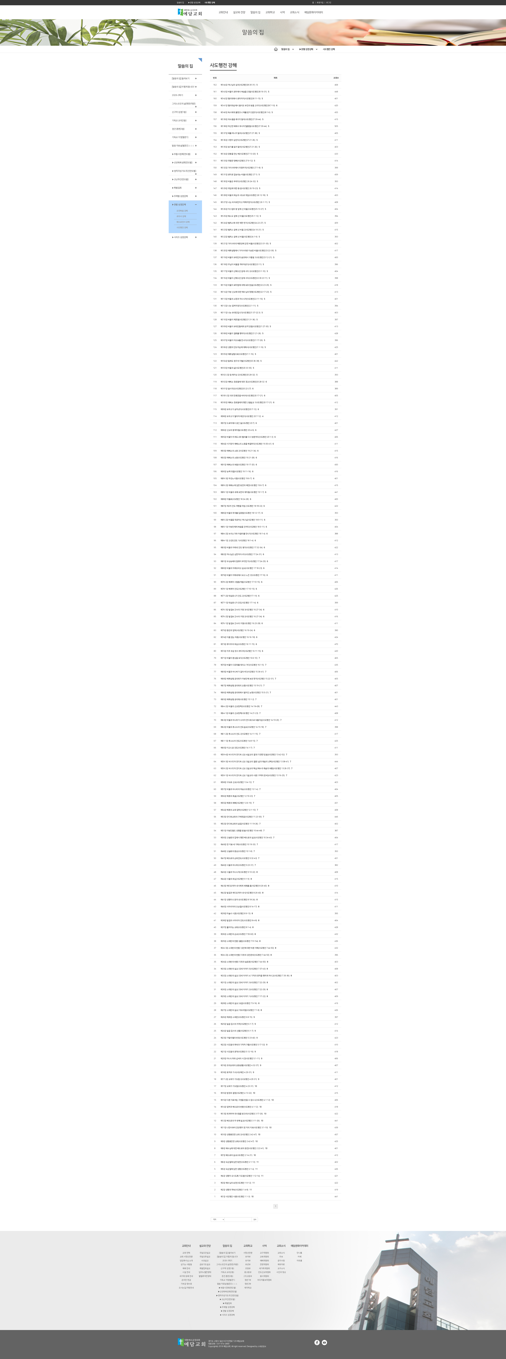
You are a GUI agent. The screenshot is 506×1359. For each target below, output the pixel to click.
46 (215, 886)
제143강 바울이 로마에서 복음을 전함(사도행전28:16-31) (244, 92)
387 (336, 831)
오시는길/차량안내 (186, 1288)
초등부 (248, 1268)
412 (336, 402)
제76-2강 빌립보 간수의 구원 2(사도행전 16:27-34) (241, 616)
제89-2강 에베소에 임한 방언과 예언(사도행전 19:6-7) (242, 485)
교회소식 (294, 12)
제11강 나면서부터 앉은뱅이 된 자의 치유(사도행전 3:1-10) (244, 1127)
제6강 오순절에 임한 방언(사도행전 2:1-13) (238, 1162)
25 (215, 1031)
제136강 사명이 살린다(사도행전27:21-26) (238, 140)
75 (215, 686)
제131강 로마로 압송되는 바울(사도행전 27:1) (239, 174)
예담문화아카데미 (313, 12)
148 (215, 181)
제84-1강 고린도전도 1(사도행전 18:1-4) (237, 540)
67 (215, 741)
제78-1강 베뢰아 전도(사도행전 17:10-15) (238, 589)
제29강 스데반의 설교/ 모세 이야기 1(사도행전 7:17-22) (243, 996)
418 (336, 285)
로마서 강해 (181, 216)
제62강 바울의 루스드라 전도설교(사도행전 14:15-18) (242, 727)
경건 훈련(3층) (178, 129)
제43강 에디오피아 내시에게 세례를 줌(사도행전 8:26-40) (244, 886)
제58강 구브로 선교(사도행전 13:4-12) (236, 782)
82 (215, 637)
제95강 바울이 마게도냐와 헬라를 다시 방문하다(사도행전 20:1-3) (247, 437)
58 (215, 803)
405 (336, 133)
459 (336, 174)
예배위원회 (264, 1261)
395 (336, 913)
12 (215, 1121)
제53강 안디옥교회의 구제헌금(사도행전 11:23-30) (241, 817)
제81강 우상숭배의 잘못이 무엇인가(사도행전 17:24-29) (243, 561)
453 (336, 195)
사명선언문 (248, 1253)
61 (215, 782)
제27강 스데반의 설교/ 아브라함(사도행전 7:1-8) (240, 1010)
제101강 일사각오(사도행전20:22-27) (236, 389)
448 (336, 92)
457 (336, 1134)
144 (215, 209)
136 (215, 264)
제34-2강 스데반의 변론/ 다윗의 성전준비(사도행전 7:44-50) (245, 955)
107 (215, 465)
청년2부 (248, 1284)
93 (215, 561)
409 (336, 223)
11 (215, 1127)
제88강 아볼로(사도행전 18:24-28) (235, 499)
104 (215, 485)
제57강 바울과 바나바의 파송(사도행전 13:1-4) (239, 789)
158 (215, 112)
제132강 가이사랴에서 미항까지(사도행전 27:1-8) (241, 168)
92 (215, 568)
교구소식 (281, 1268)
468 (336, 85)
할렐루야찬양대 (205, 1276)
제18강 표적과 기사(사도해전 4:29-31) (236, 1072)
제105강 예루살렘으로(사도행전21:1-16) (237, 354)
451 (336, 803)
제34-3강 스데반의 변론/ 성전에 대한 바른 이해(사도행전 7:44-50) (247, 948)
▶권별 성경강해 (306, 49)
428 (336, 333)
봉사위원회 (264, 1276)
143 (215, 216)
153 (215, 147)
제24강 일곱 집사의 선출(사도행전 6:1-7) (237, 1031)
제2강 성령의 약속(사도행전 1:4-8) (234, 1190)
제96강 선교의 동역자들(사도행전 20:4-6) (237, 430)
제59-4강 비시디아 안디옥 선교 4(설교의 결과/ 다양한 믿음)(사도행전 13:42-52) (253, 755)
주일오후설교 (205, 1257)
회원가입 (320, 3)
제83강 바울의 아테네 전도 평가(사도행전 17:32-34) (242, 547)
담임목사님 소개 (186, 1261)
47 (215, 879)
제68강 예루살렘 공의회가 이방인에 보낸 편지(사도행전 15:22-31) (247, 679)
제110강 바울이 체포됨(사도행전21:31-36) (238, 320)
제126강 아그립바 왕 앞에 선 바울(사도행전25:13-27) (242, 209)
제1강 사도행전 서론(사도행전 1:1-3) (235, 1197)
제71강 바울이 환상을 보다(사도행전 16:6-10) (239, 658)
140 (215, 237)
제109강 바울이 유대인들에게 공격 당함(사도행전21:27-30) (245, 326)
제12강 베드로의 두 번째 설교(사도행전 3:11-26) (240, 1121)
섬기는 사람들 (186, 1264)
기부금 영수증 (186, 1284)
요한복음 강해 (182, 211)
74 (215, 692)
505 (336, 126)
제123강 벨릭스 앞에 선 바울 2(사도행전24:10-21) (241, 230)
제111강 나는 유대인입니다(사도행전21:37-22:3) (240, 313)
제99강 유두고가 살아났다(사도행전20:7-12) (239, 409)
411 (336, 140)
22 (215, 1052)
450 (336, 465)
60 (215, 789)
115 (215, 409)
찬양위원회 (264, 1264)
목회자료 (281, 1264)
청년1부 (248, 1280)
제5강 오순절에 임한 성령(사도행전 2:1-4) (237, 1169)
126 (215, 333)
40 (215, 927)
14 (215, 1107)
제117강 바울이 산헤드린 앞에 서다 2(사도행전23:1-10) (243, 271)
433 (336, 154)
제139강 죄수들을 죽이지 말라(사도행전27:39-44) (241, 119)
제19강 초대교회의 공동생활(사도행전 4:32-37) (240, 1065)
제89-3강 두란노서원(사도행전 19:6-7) (236, 478)
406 (336, 437)
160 (215, 98)
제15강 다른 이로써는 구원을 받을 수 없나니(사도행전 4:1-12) (245, 1100)
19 (215, 1072)
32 (215, 982)
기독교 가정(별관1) (180, 137)
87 (215, 603)
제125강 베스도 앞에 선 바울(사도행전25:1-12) (240, 216)
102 (215, 499)
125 (215, 340)
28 (215, 1010)
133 (215, 285)
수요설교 (204, 1261)
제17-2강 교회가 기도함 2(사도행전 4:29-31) (239, 1079)
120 (215, 375)
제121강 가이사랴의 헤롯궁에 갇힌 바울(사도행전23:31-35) (245, 244)
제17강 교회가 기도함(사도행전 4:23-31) (237, 1086)
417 (336, 251)
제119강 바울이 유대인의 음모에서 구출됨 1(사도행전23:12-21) (246, 257)
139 (215, 244)
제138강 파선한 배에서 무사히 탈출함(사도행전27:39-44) (244, 126)
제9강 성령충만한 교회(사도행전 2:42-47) (237, 1141)
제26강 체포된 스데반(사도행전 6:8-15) (236, 1017)
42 (215, 913)
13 (215, 1114)
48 (215, 872)
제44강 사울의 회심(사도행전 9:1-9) (235, 879)
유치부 (248, 1261)
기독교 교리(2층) (179, 120)
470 (336, 644)
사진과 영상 (281, 1272)
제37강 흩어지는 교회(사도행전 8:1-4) (236, 927)
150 (215, 168)
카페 (299, 1257)
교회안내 (223, 12)
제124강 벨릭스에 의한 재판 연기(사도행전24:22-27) (242, 223)
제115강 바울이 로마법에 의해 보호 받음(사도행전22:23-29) (245, 285)
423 (336, 775)
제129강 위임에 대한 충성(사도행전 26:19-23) (239, 188)
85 (215, 616)
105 (215, 478)
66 (215, 748)
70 (215, 720)
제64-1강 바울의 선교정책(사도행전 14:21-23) (239, 713)
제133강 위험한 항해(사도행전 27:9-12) (237, 161)
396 (336, 264)
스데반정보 (262, 1346)
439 (336, 1127)
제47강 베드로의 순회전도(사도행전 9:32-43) (239, 858)
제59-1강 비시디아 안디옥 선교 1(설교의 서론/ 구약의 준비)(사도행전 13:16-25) (253, 775)
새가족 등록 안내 (186, 1276)
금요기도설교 (205, 1264)
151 (215, 161)
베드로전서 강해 (183, 222)
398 (336, 278)
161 (215, 92)
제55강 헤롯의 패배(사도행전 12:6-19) (236, 803)
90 (215, 582)
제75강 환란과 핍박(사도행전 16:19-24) (237, 630)
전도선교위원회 (264, 1272)
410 (336, 610)
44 (215, 900)
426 (336, 589)
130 (215, 306)
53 (215, 838)
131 (215, 299)
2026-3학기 (177, 95)
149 (215, 174)
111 (215, 437)
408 (336, 202)
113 (215, 423)
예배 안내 (186, 1268)
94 (215, 554)
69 (215, 727)
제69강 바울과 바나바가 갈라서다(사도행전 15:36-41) (242, 672)
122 (215, 361)
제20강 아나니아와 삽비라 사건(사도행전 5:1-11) (240, 1058)
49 (215, 865)
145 (215, 202)
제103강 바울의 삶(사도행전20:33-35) (236, 368)
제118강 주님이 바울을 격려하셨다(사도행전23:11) (241, 264)
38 (215, 941)
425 (336, 347)
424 (336, 637)
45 (215, 893)
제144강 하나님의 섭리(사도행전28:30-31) (238, 85)
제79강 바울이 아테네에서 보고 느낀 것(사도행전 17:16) (243, 575)
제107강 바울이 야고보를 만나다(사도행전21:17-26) (242, 340)
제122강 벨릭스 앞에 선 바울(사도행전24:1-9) (239, 237)
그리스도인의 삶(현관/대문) (183, 103)
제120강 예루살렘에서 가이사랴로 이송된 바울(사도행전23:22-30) (247, 251)
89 (215, 589)
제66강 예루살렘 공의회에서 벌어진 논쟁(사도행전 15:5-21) (245, 692)
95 (215, 547)
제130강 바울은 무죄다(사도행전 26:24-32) (238, 181)
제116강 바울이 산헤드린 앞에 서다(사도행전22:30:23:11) (244, 278)
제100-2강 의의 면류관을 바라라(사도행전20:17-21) (242, 396)
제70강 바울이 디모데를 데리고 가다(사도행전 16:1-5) (242, 665)
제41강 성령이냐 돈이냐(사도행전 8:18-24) (238, 900)
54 (215, 831)
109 (215, 451)
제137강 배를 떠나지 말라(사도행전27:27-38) (239, 133)
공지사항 (281, 1261)
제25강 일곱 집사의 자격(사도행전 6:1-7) (237, 1024)
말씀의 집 (255, 12)
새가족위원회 (264, 1268)
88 (215, 596)
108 (215, 458)
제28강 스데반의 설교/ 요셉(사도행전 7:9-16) (239, 1003)
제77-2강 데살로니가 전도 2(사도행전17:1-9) (239, 596)
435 (336, 665)
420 (336, 105)
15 (215, 1100)
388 (336, 382)
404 (336, 209)
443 (336, 706)
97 (215, 534)
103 (215, 492)
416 (336, 458)
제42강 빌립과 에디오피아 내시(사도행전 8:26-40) (241, 893)
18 (215, 1079)
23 (215, 1045)
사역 (282, 12)
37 (215, 948)
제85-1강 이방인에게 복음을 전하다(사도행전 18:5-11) (243, 527)
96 (215, 540)
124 (215, 347)
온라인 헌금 (186, 1280)
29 (215, 1003)
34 (215, 969)
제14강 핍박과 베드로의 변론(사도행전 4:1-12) (239, 1107)
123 (215, 354)
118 (215, 389)
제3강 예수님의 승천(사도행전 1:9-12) (236, 1183)
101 (215, 506)
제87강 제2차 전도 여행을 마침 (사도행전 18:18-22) (241, 506)
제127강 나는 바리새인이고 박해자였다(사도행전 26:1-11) (244, 202)
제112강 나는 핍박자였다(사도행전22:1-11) (238, 306)
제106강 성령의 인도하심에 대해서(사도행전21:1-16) (242, 347)
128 (215, 320)
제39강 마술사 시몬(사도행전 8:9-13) (235, 913)
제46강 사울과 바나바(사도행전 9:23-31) (237, 865)
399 (336, 168)
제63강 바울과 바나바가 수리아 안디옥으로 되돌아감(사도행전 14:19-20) (250, 720)
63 (215, 768)
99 (215, 520)
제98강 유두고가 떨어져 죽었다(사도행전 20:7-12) (241, 416)
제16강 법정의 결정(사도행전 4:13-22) (236, 1093)
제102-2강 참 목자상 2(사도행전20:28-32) (238, 375)
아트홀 (299, 1261)
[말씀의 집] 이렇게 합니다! (183, 87)
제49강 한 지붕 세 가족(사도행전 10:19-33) (238, 844)
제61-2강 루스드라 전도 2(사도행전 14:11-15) (239, 734)
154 (215, 140)
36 (215, 955)
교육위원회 (264, 1257)
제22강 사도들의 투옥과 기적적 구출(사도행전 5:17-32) (243, 1045)
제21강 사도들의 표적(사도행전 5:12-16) (237, 1052)
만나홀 (299, 1253)
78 (215, 665)
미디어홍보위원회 (264, 1280)
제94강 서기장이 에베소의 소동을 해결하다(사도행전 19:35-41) (246, 444)
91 (215, 575)
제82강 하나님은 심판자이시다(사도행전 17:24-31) (241, 554)
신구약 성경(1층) (179, 112)
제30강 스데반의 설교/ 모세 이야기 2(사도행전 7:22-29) (243, 989)
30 (215, 996)
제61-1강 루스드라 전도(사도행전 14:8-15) (238, 741)
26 (215, 1024)
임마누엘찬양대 (205, 1272)
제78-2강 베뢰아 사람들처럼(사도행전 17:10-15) (240, 582)
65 (215, 755)
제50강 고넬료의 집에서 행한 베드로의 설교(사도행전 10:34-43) (246, 838)
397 (336, 320)
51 (215, 851)
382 (336, 865)
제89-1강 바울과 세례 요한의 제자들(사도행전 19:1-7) (242, 492)
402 (336, 244)
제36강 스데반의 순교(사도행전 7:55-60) (237, 934)
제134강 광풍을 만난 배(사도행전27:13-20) (238, 154)
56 (215, 817)
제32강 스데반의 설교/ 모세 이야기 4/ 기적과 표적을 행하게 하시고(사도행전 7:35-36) (255, 976)
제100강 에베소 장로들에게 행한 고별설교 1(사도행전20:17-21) (246, 402)
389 (336, 389)
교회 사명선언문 (186, 1257)
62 (215, 775)
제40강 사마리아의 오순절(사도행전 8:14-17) (239, 907)
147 (215, 188)
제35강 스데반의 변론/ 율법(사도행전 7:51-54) (239, 941)
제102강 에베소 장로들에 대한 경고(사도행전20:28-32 (242, 382)
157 (215, 119)
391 (336, 409)
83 (215, 630)
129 (215, 313)
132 (215, 292)
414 (336, 161)
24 (215, 1038)
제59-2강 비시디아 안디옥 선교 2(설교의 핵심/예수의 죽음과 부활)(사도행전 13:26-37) (255, 768)
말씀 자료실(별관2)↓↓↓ (183, 146)
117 (215, 396)
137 (215, 257)
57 (215, 810)
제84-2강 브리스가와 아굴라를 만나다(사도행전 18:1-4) (243, 534)
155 (215, 133)
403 (336, 147)
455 (336, 112)
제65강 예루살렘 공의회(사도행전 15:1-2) (237, 699)
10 (256, 1086)
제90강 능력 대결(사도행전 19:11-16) (236, 471)
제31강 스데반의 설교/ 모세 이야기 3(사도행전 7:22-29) (243, 982)
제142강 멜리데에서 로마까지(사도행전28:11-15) (241, 98)
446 (336, 817)
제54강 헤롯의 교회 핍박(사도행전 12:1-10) (238, 810)
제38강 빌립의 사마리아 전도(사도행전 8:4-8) (239, 920)
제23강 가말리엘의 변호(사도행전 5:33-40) (238, 1038)
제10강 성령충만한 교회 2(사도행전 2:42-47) (239, 1134)
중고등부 (247, 1272)
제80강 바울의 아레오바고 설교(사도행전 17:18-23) (241, 568)
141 (215, 230)
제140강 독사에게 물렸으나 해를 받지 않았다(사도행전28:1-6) (245, 112)
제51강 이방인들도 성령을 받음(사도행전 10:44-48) (241, 831)
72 (215, 706)
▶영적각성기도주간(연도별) (184, 171)
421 (336, 1176)
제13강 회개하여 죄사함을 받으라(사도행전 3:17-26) (242, 1114)
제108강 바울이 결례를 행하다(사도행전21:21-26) (241, 333)
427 (336, 430)
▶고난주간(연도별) (180, 179)
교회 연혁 (186, 1253)
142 (215, 223)
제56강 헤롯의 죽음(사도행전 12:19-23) (237, 796)
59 (215, 796)
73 (215, 699)
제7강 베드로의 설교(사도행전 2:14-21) (236, 1155)
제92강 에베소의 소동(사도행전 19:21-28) (238, 458)
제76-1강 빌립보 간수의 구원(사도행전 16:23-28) (240, 623)
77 (215, 672)
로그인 (328, 3)
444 (336, 762)
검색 (254, 1219)
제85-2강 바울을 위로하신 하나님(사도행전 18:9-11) (242, 520)
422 (336, 506)
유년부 (248, 1264)
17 (215, 1086)
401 (336, 98)
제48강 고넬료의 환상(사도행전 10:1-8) (236, 851)
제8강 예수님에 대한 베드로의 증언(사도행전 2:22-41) (242, 1148)
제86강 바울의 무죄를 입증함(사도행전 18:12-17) (240, 513)
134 (215, 278)
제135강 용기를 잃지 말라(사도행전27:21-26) (239, 147)
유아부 (248, 1257)
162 (215, 85)
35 (215, 962)
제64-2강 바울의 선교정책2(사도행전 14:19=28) (240, 706)
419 (336, 1003)
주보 (281, 1257)
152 (215, 154)
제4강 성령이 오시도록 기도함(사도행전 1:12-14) (240, 1176)
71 (215, 713)
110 (215, 444)
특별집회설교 (205, 1268)
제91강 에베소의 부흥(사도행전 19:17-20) (238, 465)
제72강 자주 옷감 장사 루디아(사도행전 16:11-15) (241, 651)
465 (336, 658)
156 (215, 126)
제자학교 (247, 1288)
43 (215, 907)
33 (215, 976)
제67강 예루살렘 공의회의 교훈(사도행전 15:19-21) (241, 686)
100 (215, 513)
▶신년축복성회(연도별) (182, 162)
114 (215, 416)
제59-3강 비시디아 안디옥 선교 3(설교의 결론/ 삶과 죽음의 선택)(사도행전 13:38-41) (255, 762)
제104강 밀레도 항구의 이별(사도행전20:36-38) (240, 361)
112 (215, 430)
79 (215, 658)
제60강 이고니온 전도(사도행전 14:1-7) (236, 748)
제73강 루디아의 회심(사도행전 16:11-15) (238, 644)
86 (215, 610)
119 (215, 382)
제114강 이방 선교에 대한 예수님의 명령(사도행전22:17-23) (245, 292)
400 (336, 257)
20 (215, 1065)
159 (215, 105)
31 (215, 989)
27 (215, 1017)
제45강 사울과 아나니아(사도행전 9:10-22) (238, 872)
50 (215, 858)
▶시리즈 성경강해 (180, 237)
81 (215, 644)
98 (215, 527)
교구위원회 (264, 1253)
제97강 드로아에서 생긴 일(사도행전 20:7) (237, 423)
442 (336, 361)
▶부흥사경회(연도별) (181, 154)
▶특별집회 (177, 188)
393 (336, 181)
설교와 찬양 (239, 12)
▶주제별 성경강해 (180, 196)
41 (215, 920)
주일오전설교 (205, 1253)
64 (215, 762)
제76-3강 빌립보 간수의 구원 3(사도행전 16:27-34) (241, 610)
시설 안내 (186, 1272)
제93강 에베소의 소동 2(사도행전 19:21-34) (238, 451)
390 (336, 630)
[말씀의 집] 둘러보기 (180, 78)
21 (215, 1058)
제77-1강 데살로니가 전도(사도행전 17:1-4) (238, 603)
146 (215, 195)
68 (215, 734)
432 (336, 934)
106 (215, 471)
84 (215, 623)
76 (215, 679)
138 (215, 251)
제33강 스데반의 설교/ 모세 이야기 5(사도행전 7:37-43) (243, 969)
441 (336, 492)
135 (215, 271)
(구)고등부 (248, 1276)
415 (336, 119)
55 (215, 824)
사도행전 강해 (329, 49)
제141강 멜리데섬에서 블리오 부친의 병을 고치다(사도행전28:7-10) (248, 105)
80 (215, 651)
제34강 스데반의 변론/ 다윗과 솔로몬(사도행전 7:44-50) (243, 962)
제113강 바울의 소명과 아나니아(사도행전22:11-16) (242, 299)
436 (336, 941)
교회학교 (270, 12)
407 (336, 686)
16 (215, 1093)
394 (336, 216)
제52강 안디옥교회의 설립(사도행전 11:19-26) (239, 824)
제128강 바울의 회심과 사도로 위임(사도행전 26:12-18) (243, 195)
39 (215, 934)
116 (215, 402)
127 (215, 326)
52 (215, 844)
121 (215, 368)
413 (336, 292)
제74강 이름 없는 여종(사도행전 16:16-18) (238, 637)
